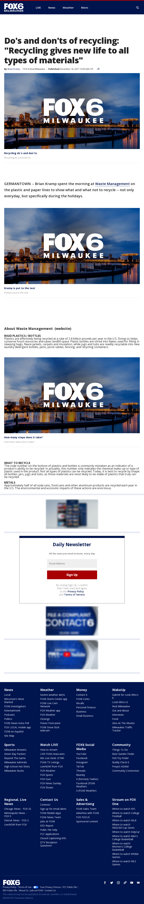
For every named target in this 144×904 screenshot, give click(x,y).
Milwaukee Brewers (15, 749)
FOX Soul (45, 779)
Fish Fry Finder (120, 758)
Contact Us (49, 799)
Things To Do (120, 749)
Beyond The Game (15, 758)
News (8, 690)
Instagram (82, 762)
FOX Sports (46, 775)
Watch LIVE (49, 745)
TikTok (80, 766)
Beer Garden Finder (123, 754)
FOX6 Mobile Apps (50, 813)
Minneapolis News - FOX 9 (15, 814)
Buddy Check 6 (120, 762)
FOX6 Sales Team (86, 808)
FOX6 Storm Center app (53, 699)
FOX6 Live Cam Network (49, 704)
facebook (105, 882)
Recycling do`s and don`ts (20, 153)
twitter (111, 882)
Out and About (120, 710)
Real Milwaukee (121, 706)
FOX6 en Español (14, 731)
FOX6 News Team (50, 817)
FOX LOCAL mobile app (17, 727)
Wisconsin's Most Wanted (14, 700)
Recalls (80, 703)
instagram (118, 882)
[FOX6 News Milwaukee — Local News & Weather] (15, 7)
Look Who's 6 (120, 702)
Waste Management (112, 183)
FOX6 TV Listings (49, 762)
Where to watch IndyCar (126, 832)
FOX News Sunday (50, 783)
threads (125, 882)
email (138, 882)
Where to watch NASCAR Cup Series (123, 826)
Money (81, 690)
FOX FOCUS (83, 817)
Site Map (9, 735)
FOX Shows (46, 787)
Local (7, 694)
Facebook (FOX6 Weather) (85, 785)
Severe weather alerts (52, 694)
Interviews (118, 714)
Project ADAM (120, 766)
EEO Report (46, 825)
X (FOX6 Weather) (86, 790)
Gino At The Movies (123, 723)
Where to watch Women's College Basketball (122, 846)
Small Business (84, 715)
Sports (9, 745)
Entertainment (12, 710)
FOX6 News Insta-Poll (16, 723)
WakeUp (118, 690)
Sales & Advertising (85, 801)
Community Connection (125, 770)
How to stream (48, 749)
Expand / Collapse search (138, 7)
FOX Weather (47, 714)
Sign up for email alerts (53, 808)
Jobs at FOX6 (47, 821)
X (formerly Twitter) (87, 779)
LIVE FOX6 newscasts (52, 754)
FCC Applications (49, 834)
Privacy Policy (76, 591)
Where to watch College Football (125, 814)
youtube (132, 882)
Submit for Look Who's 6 (125, 696)
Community (121, 745)
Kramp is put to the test (19, 288)
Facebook (81, 758)
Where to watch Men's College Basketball (125, 837)
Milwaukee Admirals (15, 762)
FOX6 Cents (83, 699)
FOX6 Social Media (85, 747)
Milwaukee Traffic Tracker (122, 729)
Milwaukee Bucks (14, 770)
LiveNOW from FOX (51, 766)
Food (115, 719)
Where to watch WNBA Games (125, 855)
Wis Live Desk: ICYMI (52, 758)
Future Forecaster (50, 723)
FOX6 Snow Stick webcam (49, 729)
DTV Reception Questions (48, 844)
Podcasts (9, 714)
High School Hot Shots (17, 766)
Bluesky (80, 775)
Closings (45, 719)
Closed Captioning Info (53, 838)
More (84, 7)
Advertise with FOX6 (87, 813)
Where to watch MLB (124, 820)
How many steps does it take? (23, 437)
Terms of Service (74, 594)
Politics (8, 719)
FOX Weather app (50, 710)
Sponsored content (87, 821)
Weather (47, 690)
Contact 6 (81, 694)
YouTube (81, 754)
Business (81, 711)
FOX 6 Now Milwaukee (34, 69)
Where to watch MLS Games (124, 863)
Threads (81, 770)
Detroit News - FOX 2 (16, 820)
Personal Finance (86, 707)
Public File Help (48, 829)
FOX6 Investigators (15, 706)
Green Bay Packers (15, 754)
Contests (45, 804)
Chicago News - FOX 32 (17, 808)
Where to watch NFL (124, 808)
